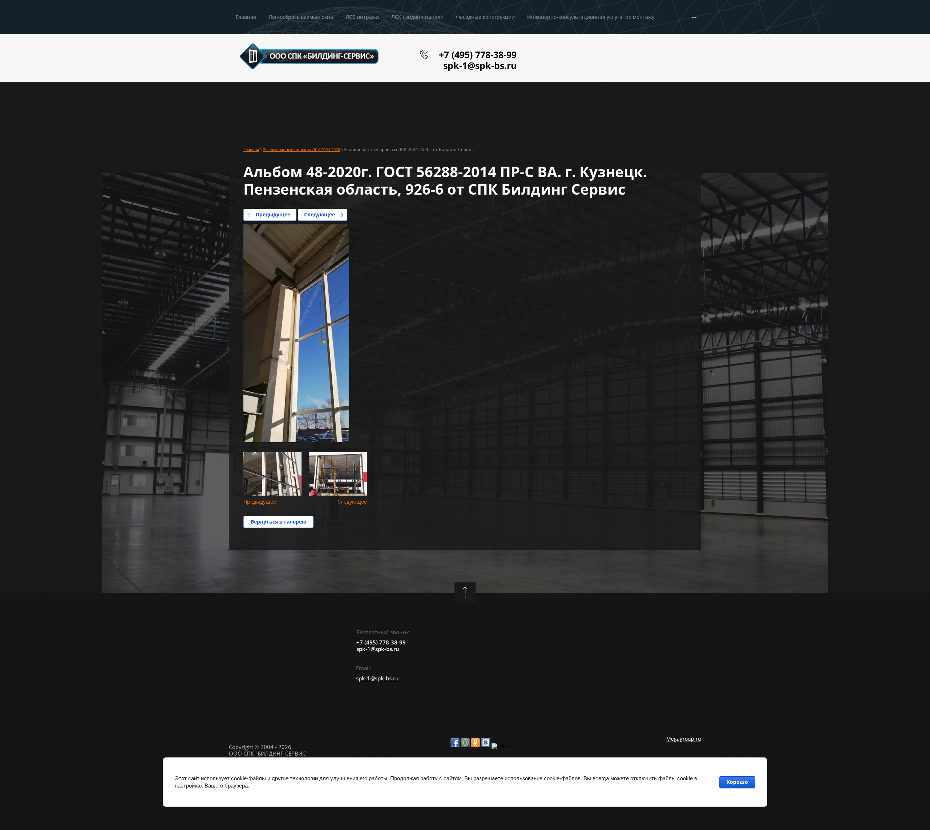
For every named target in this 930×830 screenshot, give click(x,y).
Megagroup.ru (683, 738)
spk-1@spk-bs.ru (480, 65)
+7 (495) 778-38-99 (478, 54)
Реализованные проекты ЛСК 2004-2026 (301, 149)
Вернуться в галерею (278, 521)
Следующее (319, 214)
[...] (694, 17)
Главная (251, 149)
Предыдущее (273, 214)
